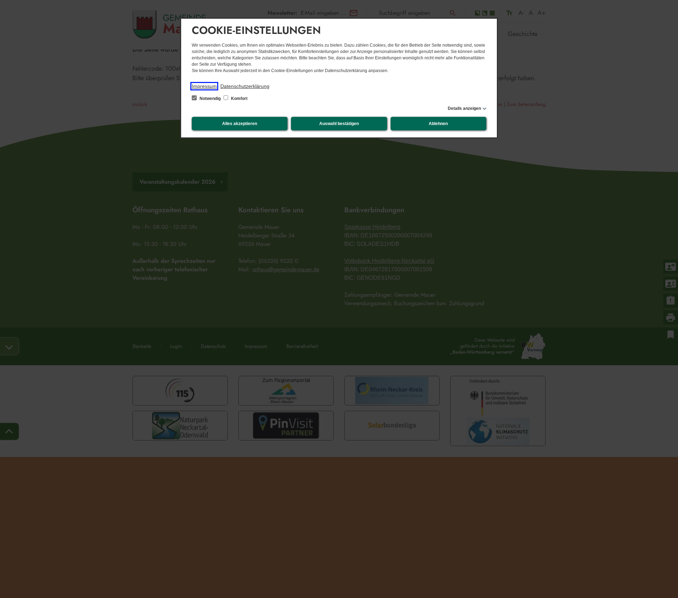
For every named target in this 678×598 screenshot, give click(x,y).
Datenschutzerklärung (244, 86)
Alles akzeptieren (239, 123)
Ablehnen (438, 123)
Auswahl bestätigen (339, 123)
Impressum (204, 86)
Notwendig (210, 98)
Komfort (239, 98)
